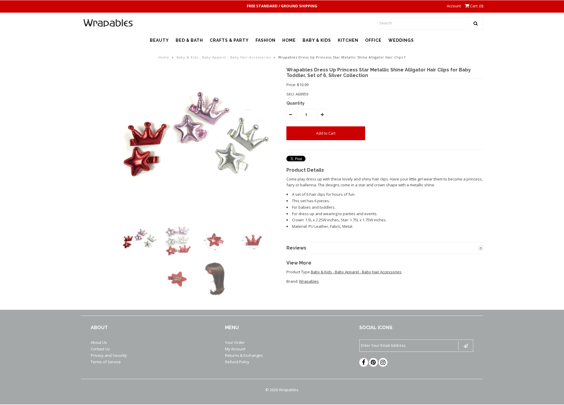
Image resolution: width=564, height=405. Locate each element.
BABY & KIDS (317, 40)
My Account (235, 349)
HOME (289, 40)
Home (163, 57)
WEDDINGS (401, 40)
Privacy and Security (109, 355)
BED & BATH (189, 40)
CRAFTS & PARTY (229, 40)
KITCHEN (348, 40)
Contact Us (100, 349)
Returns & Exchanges (244, 355)
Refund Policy (237, 361)
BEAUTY (159, 40)
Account (454, 6)
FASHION (266, 40)
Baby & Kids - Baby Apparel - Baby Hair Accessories (224, 57)
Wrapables (309, 281)
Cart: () (476, 6)
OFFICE (373, 40)
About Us (99, 342)
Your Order (235, 342)
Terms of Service (106, 361)
